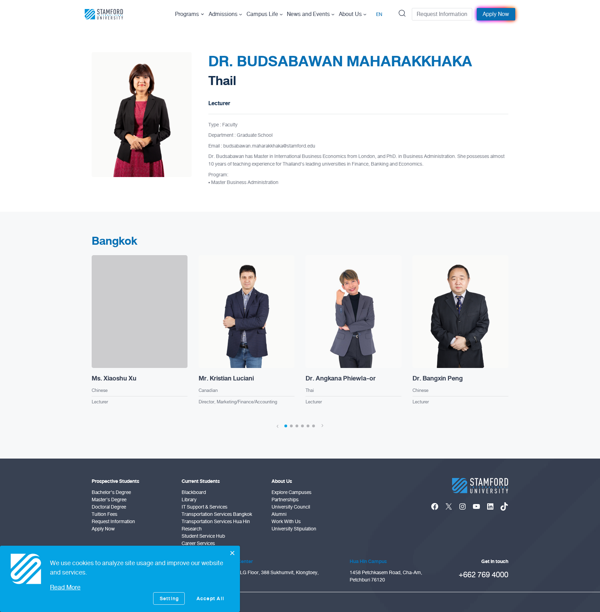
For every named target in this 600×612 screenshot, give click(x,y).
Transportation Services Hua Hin (216, 521)
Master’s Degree (109, 499)
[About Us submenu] (365, 14)
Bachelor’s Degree (111, 492)
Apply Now (496, 14)
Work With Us (286, 521)
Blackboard (194, 492)
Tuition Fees (104, 514)
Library (189, 499)
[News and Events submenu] (333, 14)
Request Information (442, 14)
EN (379, 14)
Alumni (279, 514)
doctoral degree (109, 507)
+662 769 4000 (483, 575)
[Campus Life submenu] (281, 14)
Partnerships (285, 499)
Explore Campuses (291, 492)
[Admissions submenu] (240, 14)
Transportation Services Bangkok (217, 514)
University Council (291, 507)
